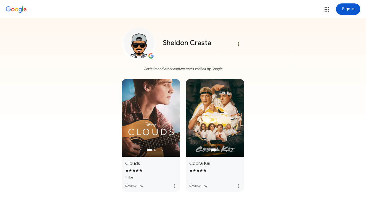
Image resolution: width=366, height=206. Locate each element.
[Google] (16, 9)
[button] (327, 9)
